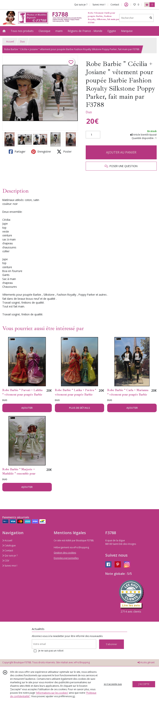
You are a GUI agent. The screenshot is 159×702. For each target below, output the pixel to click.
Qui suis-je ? (10, 555)
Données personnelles (66, 558)
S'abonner (111, 644)
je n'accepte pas (113, 684)
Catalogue (10, 545)
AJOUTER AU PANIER (121, 152)
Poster (67, 151)
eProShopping (82, 662)
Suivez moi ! (10, 565)
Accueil (10, 41)
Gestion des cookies (65, 552)
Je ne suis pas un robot (50, 650)
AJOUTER (27, 407)
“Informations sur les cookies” (52, 692)
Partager (19, 151)
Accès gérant (147, 662)
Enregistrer (44, 151)
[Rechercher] (150, 18)
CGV (6, 560)
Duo (22, 41)
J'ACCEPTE (143, 684)
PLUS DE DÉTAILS (79, 407)
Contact (115, 4)
